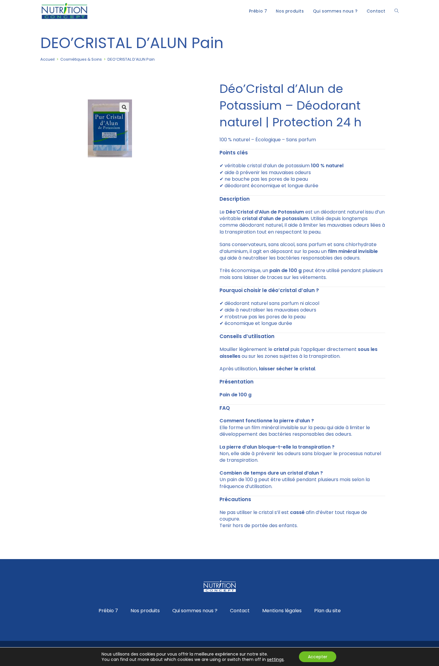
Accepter (317, 657)
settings (275, 659)
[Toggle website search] (396, 11)
